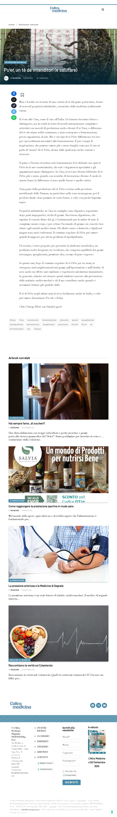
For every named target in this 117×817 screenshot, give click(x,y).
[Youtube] (104, 705)
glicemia (64, 320)
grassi (75, 320)
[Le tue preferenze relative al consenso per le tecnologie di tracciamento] (112, 812)
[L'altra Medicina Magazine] (58, 9)
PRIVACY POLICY (46, 763)
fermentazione (49, 320)
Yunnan (37, 329)
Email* (66, 736)
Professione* (69, 760)
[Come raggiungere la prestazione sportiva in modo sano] (58, 474)
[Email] (14, 99)
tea (28, 329)
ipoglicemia (49, 324)
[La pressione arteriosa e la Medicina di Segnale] (58, 554)
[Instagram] (98, 705)
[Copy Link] (14, 105)
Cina (21, 320)
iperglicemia (88, 320)
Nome (65, 744)
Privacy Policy (70, 775)
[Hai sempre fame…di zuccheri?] (58, 391)
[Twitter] (14, 111)
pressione (63, 324)
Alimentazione (17, 418)
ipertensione (33, 324)
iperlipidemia (16, 324)
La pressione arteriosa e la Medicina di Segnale (36, 585)
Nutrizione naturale (15, 62)
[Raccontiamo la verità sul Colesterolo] (58, 633)
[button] (22, 94)
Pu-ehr (75, 324)
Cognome (67, 752)
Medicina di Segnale (20, 660)
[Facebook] (14, 93)
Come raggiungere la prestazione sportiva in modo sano (41, 506)
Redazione (17, 78)
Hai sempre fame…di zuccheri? (27, 423)
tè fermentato (17, 329)
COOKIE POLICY (46, 769)
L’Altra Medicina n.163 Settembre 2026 (96, 762)
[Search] (102, 9)
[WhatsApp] (14, 117)
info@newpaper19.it (31, 809)
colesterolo (33, 320)
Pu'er (84, 324)
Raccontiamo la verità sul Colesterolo (31, 665)
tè (91, 324)
